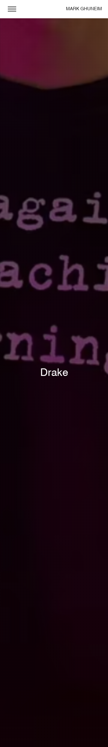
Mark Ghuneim (84, 9)
